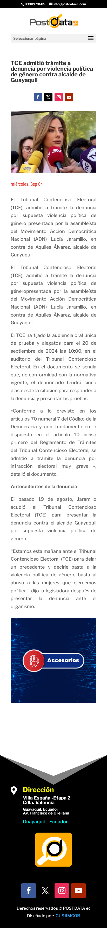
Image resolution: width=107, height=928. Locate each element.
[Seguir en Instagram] (59, 97)
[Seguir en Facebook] (38, 97)
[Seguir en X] (48, 97)
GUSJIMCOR (68, 915)
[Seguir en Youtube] (69, 97)
